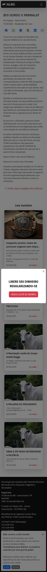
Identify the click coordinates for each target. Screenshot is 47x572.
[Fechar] (43, 271)
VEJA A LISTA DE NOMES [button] (23, 294)
